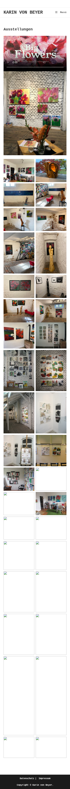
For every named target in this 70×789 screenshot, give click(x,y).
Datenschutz (27, 778)
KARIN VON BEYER (23, 12)
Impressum (44, 778)
